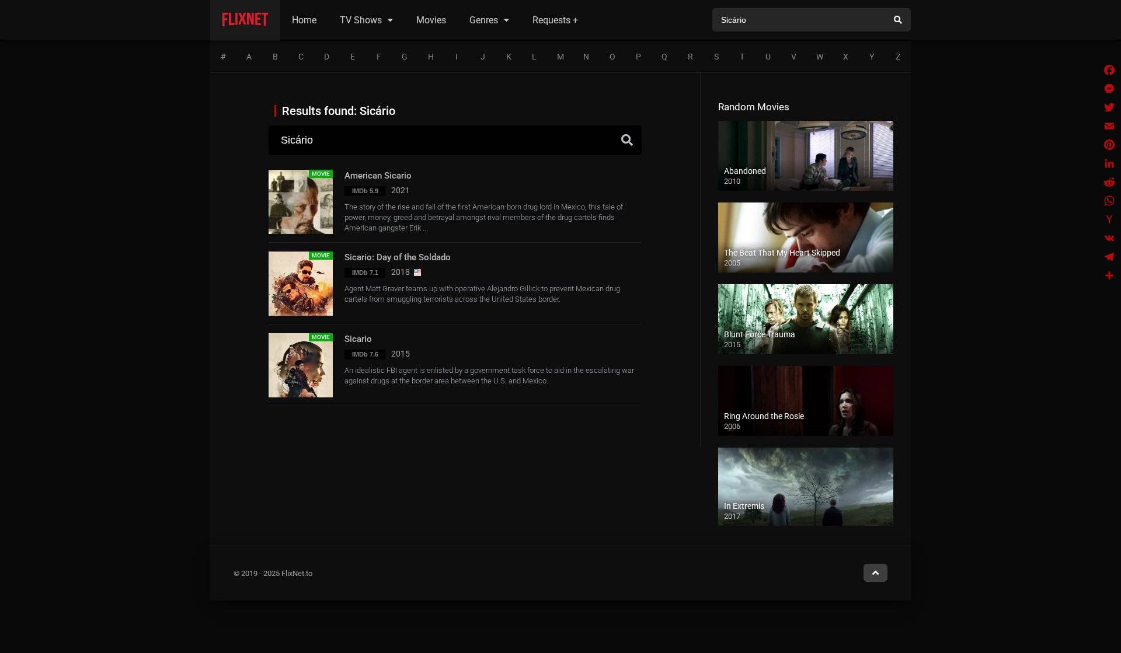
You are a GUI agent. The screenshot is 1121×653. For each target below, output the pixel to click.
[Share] (1109, 275)
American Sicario (378, 175)
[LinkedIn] (1109, 163)
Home (304, 20)
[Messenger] (1109, 88)
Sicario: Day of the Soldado (397, 257)
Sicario (358, 339)
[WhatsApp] (1109, 200)
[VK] (1109, 238)
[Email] (1109, 126)
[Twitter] (1109, 107)
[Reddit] (1109, 182)
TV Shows (361, 20)
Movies (431, 20)
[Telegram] (1109, 256)
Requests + (555, 20)
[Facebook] (1109, 70)
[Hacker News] (1109, 219)
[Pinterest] (1109, 144)
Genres (483, 20)
